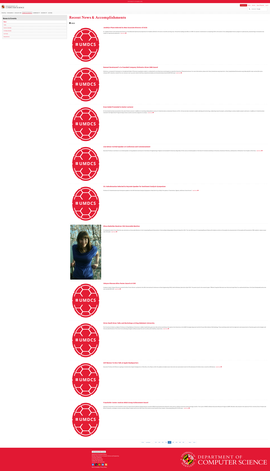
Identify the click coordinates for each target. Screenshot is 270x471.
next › (190, 442)
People (4, 13)
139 (176, 442)
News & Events (27, 13)
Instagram (99, 464)
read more (122, 33)
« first (142, 442)
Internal (253, 5)
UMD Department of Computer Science (12, 7)
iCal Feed (6, 33)
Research (10, 13)
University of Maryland (135, 1)
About (249, 5)
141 (183, 442)
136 (166, 442)
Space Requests (260, 5)
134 (159, 442)
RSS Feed (106, 464)
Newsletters (7, 36)
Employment (243, 5)
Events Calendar (7, 27)
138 (173, 442)
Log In (266, 5)
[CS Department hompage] (223, 459)
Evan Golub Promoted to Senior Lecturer (118, 107)
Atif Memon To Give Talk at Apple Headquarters (120, 363)
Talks (5, 25)
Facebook (93, 464)
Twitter (96, 464)
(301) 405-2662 (101, 462)
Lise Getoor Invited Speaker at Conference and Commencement (126, 147)
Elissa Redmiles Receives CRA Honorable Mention (121, 226)
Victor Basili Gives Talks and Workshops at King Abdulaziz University (129, 323)
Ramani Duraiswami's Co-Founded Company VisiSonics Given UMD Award (130, 67)
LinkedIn (103, 464)
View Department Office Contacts (99, 451)
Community (36, 13)
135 (162, 442)
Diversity (44, 13)
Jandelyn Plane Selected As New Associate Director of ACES (125, 27)
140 (180, 442)
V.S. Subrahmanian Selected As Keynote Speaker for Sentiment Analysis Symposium (134, 186)
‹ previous (148, 442)
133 (156, 442)
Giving (50, 13)
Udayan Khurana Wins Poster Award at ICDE (119, 283)
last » (194, 442)
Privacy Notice (103, 467)
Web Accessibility (96, 467)
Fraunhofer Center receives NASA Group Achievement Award (125, 402)
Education (18, 13)
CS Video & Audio (7, 30)
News (5, 22)
